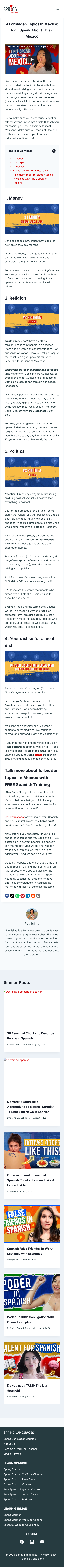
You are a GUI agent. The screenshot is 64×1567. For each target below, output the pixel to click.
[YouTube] (42, 1542)
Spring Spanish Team (20, 1118)
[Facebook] (7, 896)
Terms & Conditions (32, 1558)
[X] (12, 896)
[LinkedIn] (28, 896)
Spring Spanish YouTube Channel (23, 1474)
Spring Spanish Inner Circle (20, 1479)
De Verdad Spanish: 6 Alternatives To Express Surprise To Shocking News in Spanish (30, 1107)
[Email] (38, 896)
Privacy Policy (48, 1554)
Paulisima (14, 1396)
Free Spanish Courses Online (21, 1494)
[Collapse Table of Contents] (54, 151)
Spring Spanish (12, 1469)
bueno (38, 754)
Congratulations (14, 816)
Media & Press (12, 1453)
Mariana (14, 1260)
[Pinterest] (22, 896)
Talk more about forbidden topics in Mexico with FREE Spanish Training (33, 178)
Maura (13, 1191)
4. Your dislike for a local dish (31, 170)
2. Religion (19, 162)
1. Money (18, 158)
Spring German (12, 1514)
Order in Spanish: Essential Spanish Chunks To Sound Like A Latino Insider (30, 1180)
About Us (9, 1443)
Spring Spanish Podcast (18, 1499)
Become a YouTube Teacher (20, 1448)
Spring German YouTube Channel (23, 1519)
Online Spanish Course (17, 1484)
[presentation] (32, 1008)
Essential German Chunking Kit (22, 1524)
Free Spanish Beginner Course (22, 1489)
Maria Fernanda (17, 1044)
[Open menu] (57, 9)
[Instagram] (32, 1542)
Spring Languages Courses (20, 1438)
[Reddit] (33, 896)
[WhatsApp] (17, 896)
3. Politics (19, 166)
